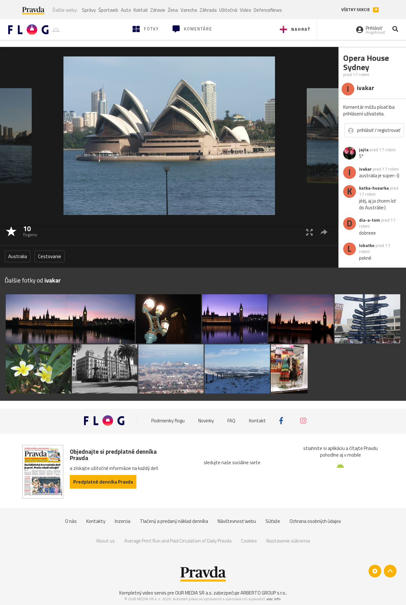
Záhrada (208, 10)
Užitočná (228, 10)
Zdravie (157, 10)
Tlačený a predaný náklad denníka (174, 521)
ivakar (365, 169)
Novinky (206, 420)
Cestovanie (49, 256)
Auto (126, 10)
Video (245, 10)
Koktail (140, 10)
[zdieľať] (324, 232)
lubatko (367, 245)
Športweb (108, 10)
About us (105, 540)
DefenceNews (268, 10)
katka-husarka (374, 188)
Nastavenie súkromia (288, 540)
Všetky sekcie (356, 10)
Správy (89, 10)
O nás (71, 521)
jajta (364, 149)
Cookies (249, 540)
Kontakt (257, 420)
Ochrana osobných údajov (315, 521)
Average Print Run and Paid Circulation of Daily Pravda (178, 540)
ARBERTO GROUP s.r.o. (263, 592)
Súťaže (272, 521)
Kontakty (95, 521)
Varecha (188, 10)
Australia (17, 256)
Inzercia (122, 521)
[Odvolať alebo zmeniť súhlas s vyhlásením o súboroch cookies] (375, 571)
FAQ (231, 420)
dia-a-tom (369, 220)
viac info (273, 599)
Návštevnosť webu (237, 521)
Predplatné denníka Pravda (103, 481)
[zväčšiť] (309, 232)
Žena (173, 10)
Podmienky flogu (168, 420)
